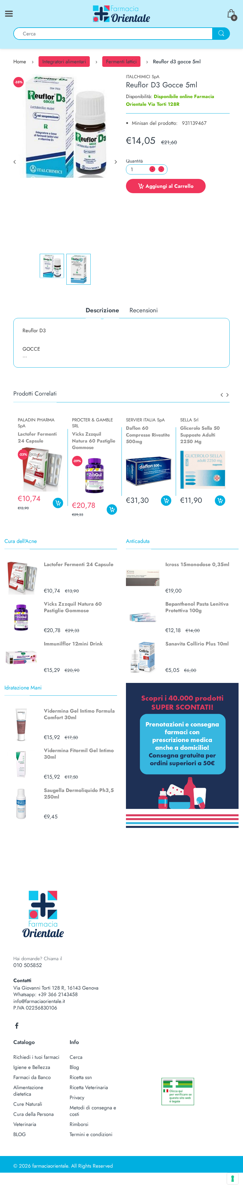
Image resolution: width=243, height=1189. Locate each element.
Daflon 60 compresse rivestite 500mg (148, 435)
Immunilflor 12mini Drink (73, 643)
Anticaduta (138, 541)
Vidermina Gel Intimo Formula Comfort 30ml (79, 714)
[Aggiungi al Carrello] (58, 503)
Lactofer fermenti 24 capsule (37, 437)
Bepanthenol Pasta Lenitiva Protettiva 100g (196, 607)
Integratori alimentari (64, 61)
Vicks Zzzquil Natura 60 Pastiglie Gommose (73, 607)
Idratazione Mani (23, 688)
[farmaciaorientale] (121, 13)
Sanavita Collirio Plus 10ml (197, 643)
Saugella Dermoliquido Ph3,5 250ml (79, 793)
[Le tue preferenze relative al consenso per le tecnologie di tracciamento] (232, 1178)
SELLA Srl (189, 420)
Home (19, 61)
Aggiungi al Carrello (170, 186)
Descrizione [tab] (102, 311)
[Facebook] (16, 1026)
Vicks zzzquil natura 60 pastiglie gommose (93, 441)
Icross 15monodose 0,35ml (197, 564)
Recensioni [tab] (144, 311)
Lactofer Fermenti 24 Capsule (78, 564)
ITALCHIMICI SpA (142, 76)
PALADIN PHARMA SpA (36, 423)
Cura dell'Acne (20, 541)
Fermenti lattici (121, 61)
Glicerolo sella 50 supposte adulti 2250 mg (200, 435)
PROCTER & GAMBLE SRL (92, 423)
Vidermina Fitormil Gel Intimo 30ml (79, 753)
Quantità (134, 161)
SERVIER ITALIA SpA (145, 420)
